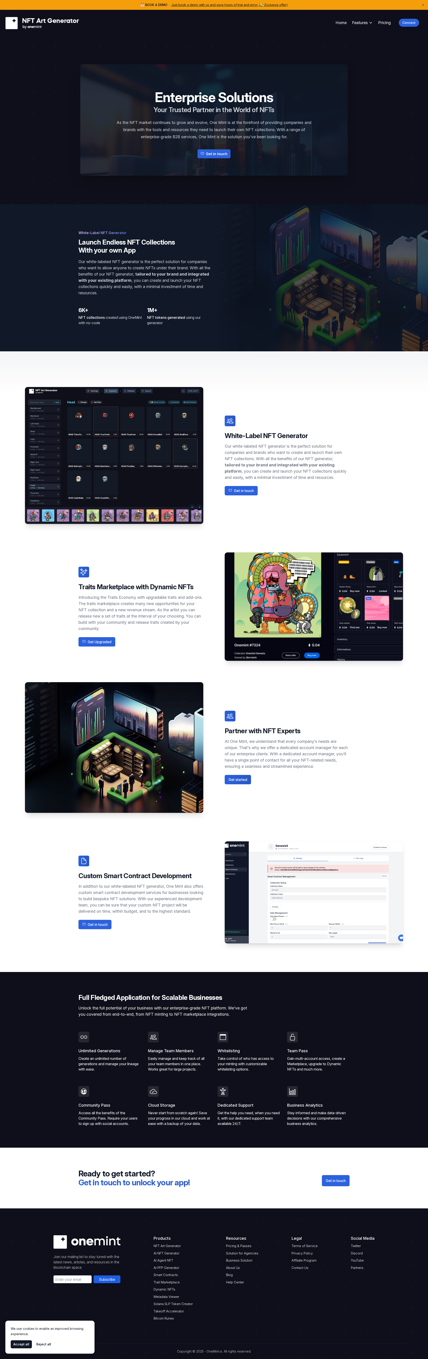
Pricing (384, 22)
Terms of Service (305, 1246)
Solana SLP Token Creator (173, 1304)
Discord (357, 1253)
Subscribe (107, 1279)
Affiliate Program (304, 1260)
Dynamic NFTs (164, 1289)
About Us (233, 1268)
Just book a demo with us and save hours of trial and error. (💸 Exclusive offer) (229, 5)
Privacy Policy (302, 1253)
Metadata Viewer (166, 1297)
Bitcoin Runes (164, 1318)
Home (341, 22)
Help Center (235, 1282)
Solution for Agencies (242, 1253)
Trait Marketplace (167, 1282)
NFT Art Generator (167, 1246)
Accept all (21, 1344)
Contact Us (300, 1268)
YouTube (357, 1260)
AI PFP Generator (166, 1268)
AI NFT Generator (166, 1253)
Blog (229, 1275)
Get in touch (336, 1180)
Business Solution (239, 1260)
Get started (237, 779)
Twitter (356, 1246)
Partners (357, 1268)
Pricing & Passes (238, 1246)
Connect (409, 23)
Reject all (43, 1344)
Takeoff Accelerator (169, 1311)
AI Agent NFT (163, 1260)
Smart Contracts (166, 1275)
